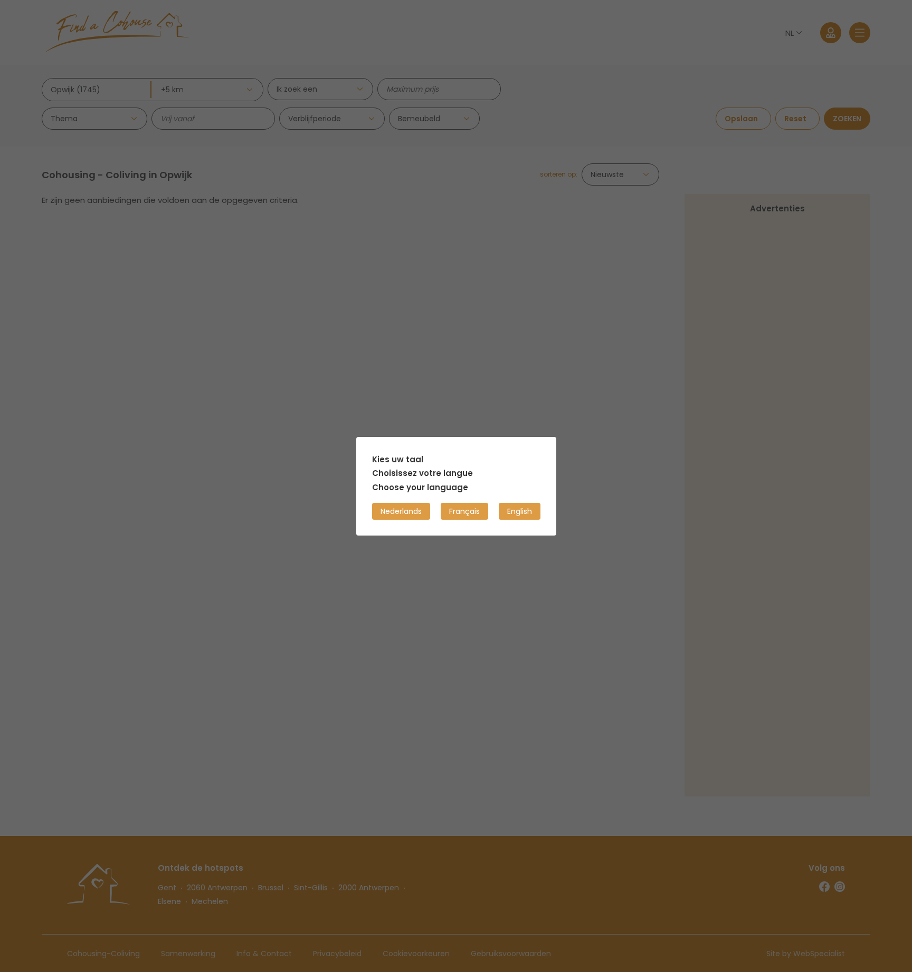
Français (464, 511)
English (519, 511)
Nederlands (401, 511)
